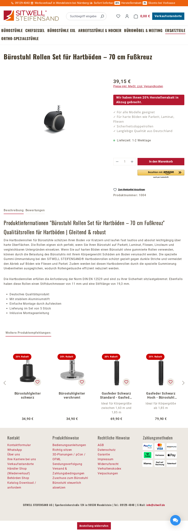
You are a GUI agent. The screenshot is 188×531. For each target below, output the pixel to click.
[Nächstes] (183, 383)
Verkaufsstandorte (168, 16)
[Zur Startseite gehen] (31, 15)
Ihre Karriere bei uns (21, 459)
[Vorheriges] (4, 383)
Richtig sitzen (62, 450)
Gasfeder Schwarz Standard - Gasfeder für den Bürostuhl (116, 395)
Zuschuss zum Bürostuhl (70, 478)
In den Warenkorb (161, 161)
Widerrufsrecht (108, 464)
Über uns (13, 454)
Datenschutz (107, 450)
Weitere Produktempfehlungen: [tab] (28, 332)
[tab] (14, 210)
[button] (161, 174)
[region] (55, 118)
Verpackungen (108, 473)
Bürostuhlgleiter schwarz (28, 395)
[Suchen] (102, 16)
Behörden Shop (18, 478)
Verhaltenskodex (109, 468)
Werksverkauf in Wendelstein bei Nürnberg (62, 3)
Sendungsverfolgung (67, 464)
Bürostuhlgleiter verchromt (72, 395)
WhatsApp (14, 450)
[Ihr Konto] (127, 16)
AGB (101, 445)
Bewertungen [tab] (35, 210)
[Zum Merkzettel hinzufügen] (37, 382)
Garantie (104, 454)
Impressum (105, 459)
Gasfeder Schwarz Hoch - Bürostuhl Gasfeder (161, 395)
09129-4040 (22, 3)
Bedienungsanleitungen (69, 445)
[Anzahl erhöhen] (132, 161)
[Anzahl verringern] (117, 161)
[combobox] (82, 16)
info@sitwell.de (155, 505)
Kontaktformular (19, 445)
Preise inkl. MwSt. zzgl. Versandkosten (138, 86)
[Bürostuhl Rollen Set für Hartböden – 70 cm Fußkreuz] (54, 119)
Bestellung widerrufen (94, 525)
